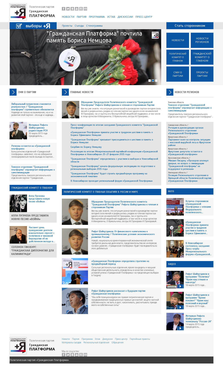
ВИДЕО (172, 264)
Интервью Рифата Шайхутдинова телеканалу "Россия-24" (199, 318)
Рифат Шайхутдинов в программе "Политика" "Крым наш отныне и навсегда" (198, 278)
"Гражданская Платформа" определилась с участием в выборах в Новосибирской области (114, 160)
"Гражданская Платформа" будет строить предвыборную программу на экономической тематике (109, 175)
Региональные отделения (96, 342)
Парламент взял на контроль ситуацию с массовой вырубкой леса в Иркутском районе (189, 142)
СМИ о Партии (178, 74)
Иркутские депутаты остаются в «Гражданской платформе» (185, 153)
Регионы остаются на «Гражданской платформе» (30, 147)
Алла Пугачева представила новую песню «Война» (30, 217)
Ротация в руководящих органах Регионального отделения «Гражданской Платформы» (185, 130)
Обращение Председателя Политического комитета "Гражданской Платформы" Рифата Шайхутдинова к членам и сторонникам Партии (117, 103)
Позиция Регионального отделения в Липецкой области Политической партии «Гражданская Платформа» (189, 178)
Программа (97, 16)
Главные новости (81, 92)
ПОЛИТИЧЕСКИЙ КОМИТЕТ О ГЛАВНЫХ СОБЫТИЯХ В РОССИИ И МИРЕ (101, 191)
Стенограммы (94, 25)
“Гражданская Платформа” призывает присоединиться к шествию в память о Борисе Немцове (112, 141)
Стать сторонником (190, 25)
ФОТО (171, 191)
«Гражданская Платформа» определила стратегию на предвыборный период (120, 262)
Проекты (67, 25)
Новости (68, 16)
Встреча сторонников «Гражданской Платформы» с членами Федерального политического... (198, 207)
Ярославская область (178, 158)
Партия (81, 16)
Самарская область (177, 125)
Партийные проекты (140, 338)
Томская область (176, 102)
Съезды (79, 25)
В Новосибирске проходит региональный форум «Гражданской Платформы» (112, 180)
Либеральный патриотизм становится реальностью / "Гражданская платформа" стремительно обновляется (32, 106)
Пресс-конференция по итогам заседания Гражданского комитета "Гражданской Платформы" (114, 126)
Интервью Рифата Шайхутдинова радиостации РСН (38, 127)
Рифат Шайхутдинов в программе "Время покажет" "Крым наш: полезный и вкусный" (197, 299)
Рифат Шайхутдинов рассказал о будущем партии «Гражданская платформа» (118, 292)
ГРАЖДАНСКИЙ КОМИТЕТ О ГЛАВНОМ (31, 187)
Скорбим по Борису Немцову (86, 146)
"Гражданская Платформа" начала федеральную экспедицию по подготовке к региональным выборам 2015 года (113, 167)
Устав (111, 16)
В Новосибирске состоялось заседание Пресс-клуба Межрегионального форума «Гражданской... (199, 249)
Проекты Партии (202, 74)
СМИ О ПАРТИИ (27, 92)
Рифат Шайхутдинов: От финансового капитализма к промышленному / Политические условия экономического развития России (123, 234)
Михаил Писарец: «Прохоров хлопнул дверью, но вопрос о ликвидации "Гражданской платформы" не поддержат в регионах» (188, 164)
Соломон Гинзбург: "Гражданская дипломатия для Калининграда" (32, 250)
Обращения (118, 342)
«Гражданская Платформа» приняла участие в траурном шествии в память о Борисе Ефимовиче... (197, 228)
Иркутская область (177, 137)
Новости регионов (202, 40)
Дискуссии (125, 16)
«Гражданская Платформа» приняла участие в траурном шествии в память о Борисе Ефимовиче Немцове (112, 134)
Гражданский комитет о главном (202, 57)
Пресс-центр (143, 16)
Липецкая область (177, 172)
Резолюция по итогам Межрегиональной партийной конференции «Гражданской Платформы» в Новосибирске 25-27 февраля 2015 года (114, 153)
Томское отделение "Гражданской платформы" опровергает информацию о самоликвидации (33, 169)
